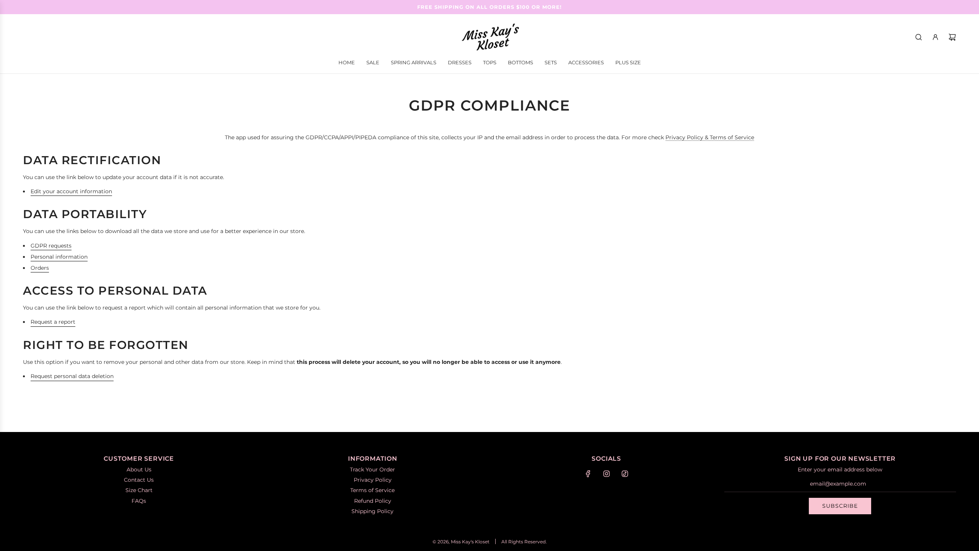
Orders (40, 267)
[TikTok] (624, 473)
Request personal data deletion (72, 376)
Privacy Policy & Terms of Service (709, 137)
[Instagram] (606, 473)
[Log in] (935, 37)
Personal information (59, 256)
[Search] (918, 37)
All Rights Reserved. (524, 541)
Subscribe (840, 505)
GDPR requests (51, 245)
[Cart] (952, 37)
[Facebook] (588, 473)
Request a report (53, 321)
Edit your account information (71, 191)
